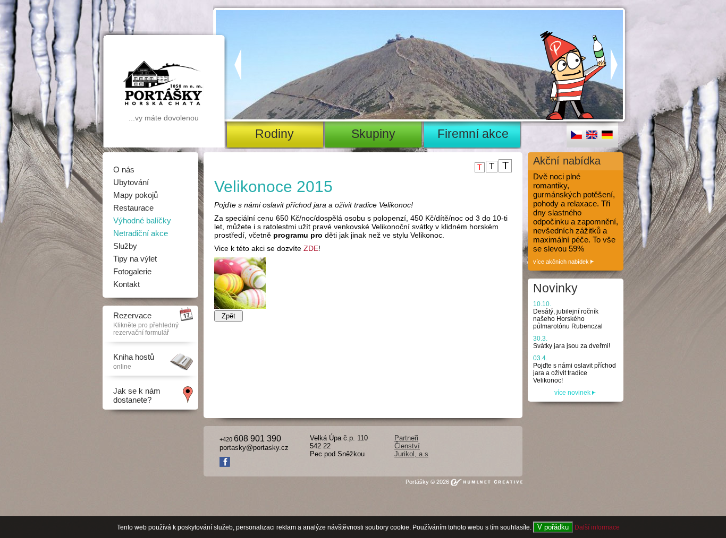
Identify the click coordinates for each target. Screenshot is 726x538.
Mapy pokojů (135, 194)
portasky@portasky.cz (254, 448)
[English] (591, 137)
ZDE (310, 248)
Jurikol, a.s (411, 454)
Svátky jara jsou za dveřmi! (571, 342)
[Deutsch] (607, 137)
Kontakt (126, 284)
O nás (123, 169)
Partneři (406, 438)
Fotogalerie (132, 271)
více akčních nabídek (561, 261)
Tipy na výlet (135, 258)
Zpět (228, 316)
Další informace (597, 527)
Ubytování (131, 182)
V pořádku (553, 527)
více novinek (573, 392)
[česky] (576, 137)
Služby (125, 245)
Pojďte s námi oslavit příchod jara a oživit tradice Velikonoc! (574, 369)
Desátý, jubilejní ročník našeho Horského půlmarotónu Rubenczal (568, 315)
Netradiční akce (140, 233)
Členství (407, 446)
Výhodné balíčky (142, 220)
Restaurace (133, 207)
